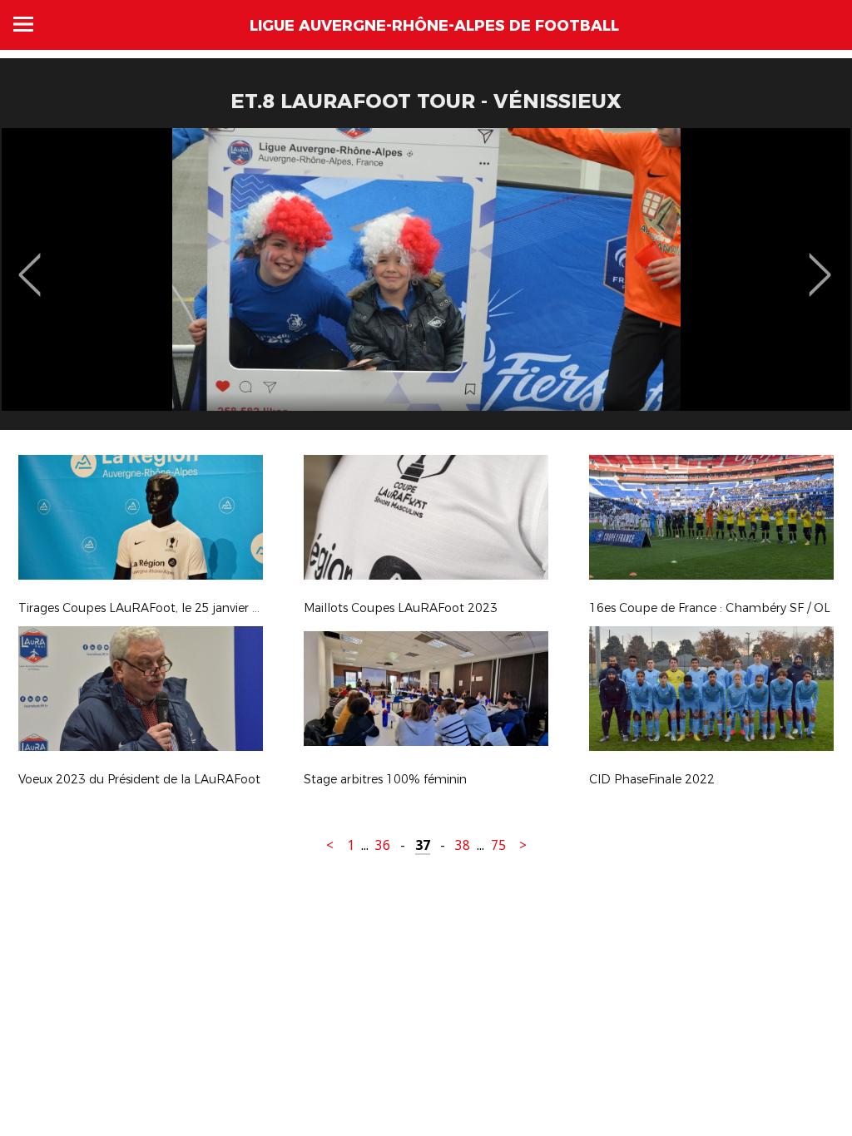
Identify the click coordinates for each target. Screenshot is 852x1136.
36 (382, 845)
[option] (426, 285)
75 (498, 845)
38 (462, 845)
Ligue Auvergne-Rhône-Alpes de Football (434, 26)
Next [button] (820, 263)
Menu (23, 24)
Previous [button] (29, 263)
